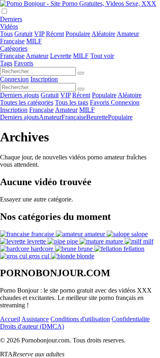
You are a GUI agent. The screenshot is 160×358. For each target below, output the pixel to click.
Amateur (128, 33)
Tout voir (102, 55)
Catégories (13, 48)
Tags (6, 63)
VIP (39, 33)
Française (12, 41)
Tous (6, 33)
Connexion (14, 79)
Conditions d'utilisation (80, 318)
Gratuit (23, 33)
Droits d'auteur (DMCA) (32, 326)
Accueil (10, 318)
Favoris (23, 63)
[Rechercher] (81, 73)
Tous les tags (71, 102)
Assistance (35, 318)
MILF (34, 41)
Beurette (97, 117)
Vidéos (9, 26)
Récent (55, 33)
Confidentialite (131, 318)
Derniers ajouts (19, 95)
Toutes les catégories (26, 102)
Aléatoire (103, 33)
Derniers (11, 19)
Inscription (44, 79)
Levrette (60, 55)
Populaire (78, 33)
